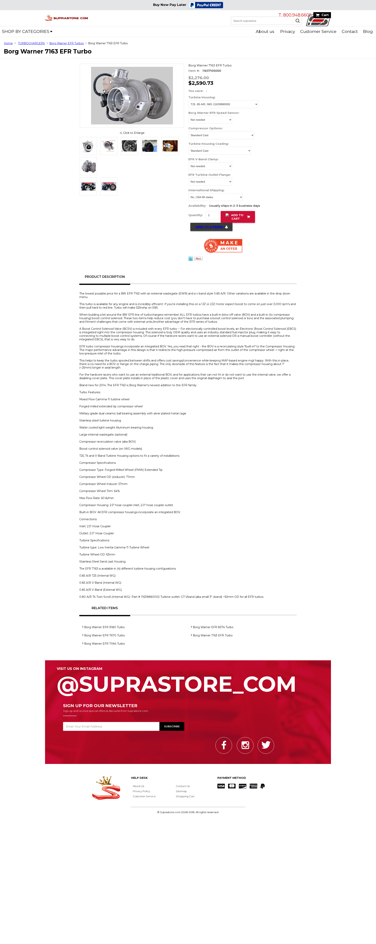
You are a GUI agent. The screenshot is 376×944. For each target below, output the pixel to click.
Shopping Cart (185, 798)
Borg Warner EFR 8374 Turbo (213, 629)
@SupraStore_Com (176, 684)
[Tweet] (190, 262)
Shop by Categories (25, 31)
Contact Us (183, 788)
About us (265, 31)
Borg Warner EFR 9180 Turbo (104, 629)
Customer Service (318, 31)
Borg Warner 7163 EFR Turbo (213, 638)
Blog (368, 31)
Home (8, 43)
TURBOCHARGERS (31, 43)
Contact (350, 31)
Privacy (287, 31)
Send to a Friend (209, 229)
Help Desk (139, 780)
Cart (325, 15)
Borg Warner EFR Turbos (66, 43)
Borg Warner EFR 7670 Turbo (104, 638)
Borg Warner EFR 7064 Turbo (104, 646)
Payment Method (231, 780)
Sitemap (181, 793)
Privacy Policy (141, 793)
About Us (138, 788)
